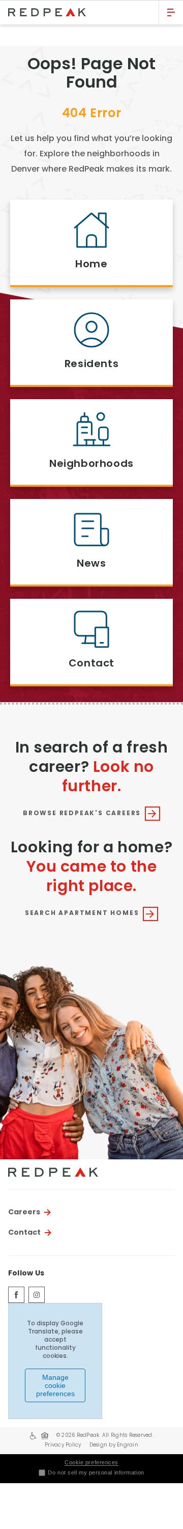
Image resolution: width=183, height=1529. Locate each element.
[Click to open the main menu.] (171, 12)
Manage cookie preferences (55, 1385)
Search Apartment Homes (82, 913)
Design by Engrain (113, 1445)
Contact (24, 1233)
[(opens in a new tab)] (16, 1295)
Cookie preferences (91, 1462)
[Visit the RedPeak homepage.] (79, 12)
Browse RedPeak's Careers (82, 814)
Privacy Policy (63, 1445)
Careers (24, 1212)
